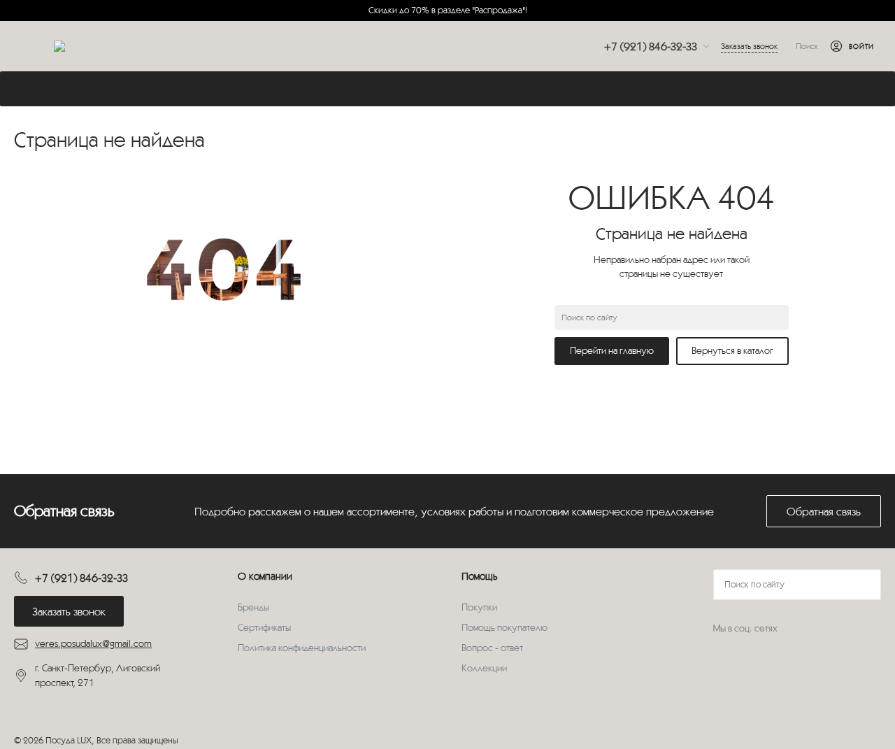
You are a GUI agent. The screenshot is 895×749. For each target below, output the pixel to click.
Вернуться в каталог (732, 350)
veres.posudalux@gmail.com (93, 643)
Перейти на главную (612, 350)
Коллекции (484, 667)
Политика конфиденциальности (302, 647)
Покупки (479, 607)
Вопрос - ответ (492, 647)
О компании (265, 576)
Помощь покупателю (504, 627)
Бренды (253, 607)
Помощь (479, 576)
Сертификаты (264, 627)
